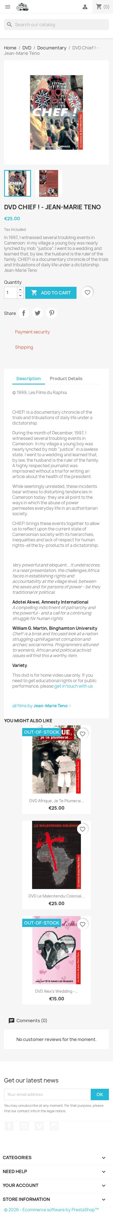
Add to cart (51, 292)
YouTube (24, 1126)
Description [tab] (28, 378)
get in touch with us (73, 686)
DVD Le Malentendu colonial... (56, 896)
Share (23, 313)
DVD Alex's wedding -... (56, 991)
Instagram (54, 1126)
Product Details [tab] (66, 378)
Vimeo (39, 1126)
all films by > (41, 706)
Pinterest (51, 313)
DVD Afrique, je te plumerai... (56, 800)
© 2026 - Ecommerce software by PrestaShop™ (51, 1210)
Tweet (37, 313)
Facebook (9, 1126)
